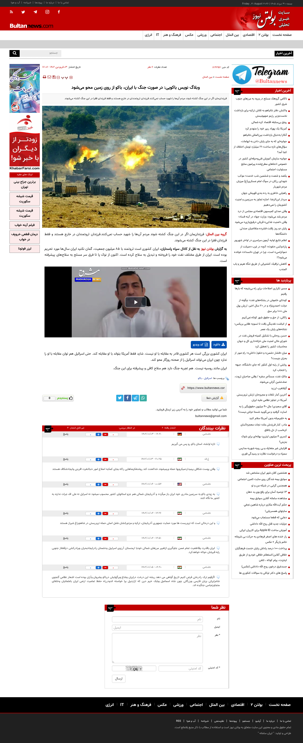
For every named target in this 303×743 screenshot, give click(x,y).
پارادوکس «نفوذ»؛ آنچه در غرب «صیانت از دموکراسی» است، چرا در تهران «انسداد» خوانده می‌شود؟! (260, 252)
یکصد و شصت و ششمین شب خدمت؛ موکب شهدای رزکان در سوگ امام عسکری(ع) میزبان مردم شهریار (261, 181)
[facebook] (59, 12)
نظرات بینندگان (212, 428)
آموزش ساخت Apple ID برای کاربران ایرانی (263, 530)
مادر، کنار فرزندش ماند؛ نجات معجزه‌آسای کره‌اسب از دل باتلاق (264, 427)
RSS (178, 721)
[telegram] (35, 12)
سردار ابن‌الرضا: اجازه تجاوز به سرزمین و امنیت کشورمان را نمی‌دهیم (261, 202)
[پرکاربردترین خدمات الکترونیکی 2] (24, 88)
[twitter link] (119, 398)
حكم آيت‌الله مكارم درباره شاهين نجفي (265, 505)
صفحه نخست (282, 35)
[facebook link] (127, 398)
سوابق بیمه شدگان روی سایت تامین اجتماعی (262, 479)
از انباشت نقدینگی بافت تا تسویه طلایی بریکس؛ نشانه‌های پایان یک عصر (260, 326)
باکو (200, 378)
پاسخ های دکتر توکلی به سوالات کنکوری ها (263, 573)
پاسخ (65, 434)
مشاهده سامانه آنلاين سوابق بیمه (268, 498)
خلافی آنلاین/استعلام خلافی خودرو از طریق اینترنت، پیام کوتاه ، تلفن (263, 557)
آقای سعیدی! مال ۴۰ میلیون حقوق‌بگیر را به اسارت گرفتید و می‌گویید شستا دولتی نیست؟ (262, 409)
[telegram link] (135, 398)
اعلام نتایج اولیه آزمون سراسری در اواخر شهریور (260, 240)
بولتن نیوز (207, 249)
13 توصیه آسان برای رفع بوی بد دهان (266, 492)
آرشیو (258, 721)
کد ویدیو (198, 344)
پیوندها (38, 3)
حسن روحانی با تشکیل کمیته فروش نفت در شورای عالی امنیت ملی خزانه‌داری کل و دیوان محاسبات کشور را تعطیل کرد (262, 341)
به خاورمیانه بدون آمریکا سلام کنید (268, 418)
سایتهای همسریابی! (276, 511)
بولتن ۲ (263, 35)
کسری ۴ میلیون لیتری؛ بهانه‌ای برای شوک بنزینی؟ (264, 439)
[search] (14, 53)
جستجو (246, 721)
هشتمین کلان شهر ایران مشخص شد (266, 473)
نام (218, 619)
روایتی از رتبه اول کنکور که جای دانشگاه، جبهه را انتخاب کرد (261, 367)
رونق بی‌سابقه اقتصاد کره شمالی (269, 122)
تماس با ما (63, 3)
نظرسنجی (219, 721)
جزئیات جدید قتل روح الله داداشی (268, 524)
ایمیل (217, 627)
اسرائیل (208, 378)
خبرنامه (27, 3)
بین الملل (207, 77)
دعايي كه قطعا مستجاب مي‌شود (269, 517)
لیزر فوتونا (24, 248)
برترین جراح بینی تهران (25, 184)
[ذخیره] (54, 77)
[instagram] (47, 12)
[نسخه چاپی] (44, 77)
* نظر (217, 635)
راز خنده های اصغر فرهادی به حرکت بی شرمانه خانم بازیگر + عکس (261, 539)
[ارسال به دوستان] (49, 77)
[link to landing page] (270, 18)
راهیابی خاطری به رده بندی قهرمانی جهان (264, 193)
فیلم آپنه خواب (25, 225)
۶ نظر (150, 67)
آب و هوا (15, 3)
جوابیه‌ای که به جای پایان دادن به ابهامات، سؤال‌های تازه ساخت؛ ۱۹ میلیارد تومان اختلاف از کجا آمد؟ (260, 146)
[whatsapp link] (143, 398)
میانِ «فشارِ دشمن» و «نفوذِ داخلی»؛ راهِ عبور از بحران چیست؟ (261, 356)
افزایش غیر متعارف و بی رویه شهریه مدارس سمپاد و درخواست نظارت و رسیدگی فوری (263, 451)
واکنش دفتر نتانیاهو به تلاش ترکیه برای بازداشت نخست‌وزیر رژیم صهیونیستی (260, 113)
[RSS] (13, 12)
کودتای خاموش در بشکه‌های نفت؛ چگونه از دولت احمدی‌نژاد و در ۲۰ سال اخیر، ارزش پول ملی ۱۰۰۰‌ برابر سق (261, 305)
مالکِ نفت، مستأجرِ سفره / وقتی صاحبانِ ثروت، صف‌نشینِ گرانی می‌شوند (261, 379)
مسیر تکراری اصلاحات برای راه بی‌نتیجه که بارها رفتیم (261, 291)
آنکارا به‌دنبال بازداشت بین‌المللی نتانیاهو (265, 135)
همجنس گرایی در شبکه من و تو (269, 486)
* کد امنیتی (214, 668)
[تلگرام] (263, 74)
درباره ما (50, 3)
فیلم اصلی (210, 357)
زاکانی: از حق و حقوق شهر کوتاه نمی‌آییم (264, 317)
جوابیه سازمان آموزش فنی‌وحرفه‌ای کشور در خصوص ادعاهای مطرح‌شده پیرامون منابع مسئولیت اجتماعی (263, 164)
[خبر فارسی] (24, 142)
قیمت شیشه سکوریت (24, 199)
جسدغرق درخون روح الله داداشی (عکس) (264, 567)
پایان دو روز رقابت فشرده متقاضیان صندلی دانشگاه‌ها (263, 231)
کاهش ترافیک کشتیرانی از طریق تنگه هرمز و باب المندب (260, 267)
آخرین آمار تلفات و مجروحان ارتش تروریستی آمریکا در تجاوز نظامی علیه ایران (262, 397)
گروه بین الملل (216, 234)
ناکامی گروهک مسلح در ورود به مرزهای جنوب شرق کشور (261, 101)
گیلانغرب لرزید (279, 388)
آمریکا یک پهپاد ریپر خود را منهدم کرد (266, 129)
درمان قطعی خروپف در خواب (24, 237)
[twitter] (23, 12)
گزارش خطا (212, 398)
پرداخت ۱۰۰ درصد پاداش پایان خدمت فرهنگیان (261, 548)
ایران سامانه (265, 733)
